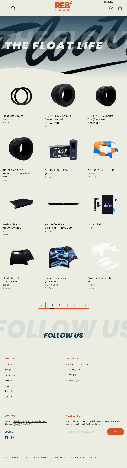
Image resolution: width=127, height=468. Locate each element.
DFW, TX (71, 375)
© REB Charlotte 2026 (16, 457)
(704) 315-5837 (22, 424)
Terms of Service (39, 457)
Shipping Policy (96, 457)
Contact (9, 396)
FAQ (7, 385)
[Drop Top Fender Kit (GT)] (105, 257)
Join (115, 432)
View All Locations (77, 364)
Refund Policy (78, 457)
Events (9, 380)
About (8, 391)
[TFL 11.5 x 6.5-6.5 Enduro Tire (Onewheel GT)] (21, 149)
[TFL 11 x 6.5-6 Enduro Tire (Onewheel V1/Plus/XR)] (63, 95)
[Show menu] (7, 8)
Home (8, 364)
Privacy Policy (59, 457)
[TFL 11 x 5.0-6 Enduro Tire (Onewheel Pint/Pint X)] (105, 95)
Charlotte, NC (74, 369)
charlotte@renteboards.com (30, 421)
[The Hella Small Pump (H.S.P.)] (63, 149)
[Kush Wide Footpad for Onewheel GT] (21, 203)
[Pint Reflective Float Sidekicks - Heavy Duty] (63, 203)
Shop (8, 369)
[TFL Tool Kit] (105, 203)
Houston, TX (73, 380)
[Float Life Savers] (21, 95)
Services (10, 375)
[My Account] (111, 8)
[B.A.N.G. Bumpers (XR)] (105, 149)
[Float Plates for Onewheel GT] (21, 257)
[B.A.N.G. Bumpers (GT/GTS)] (63, 257)
